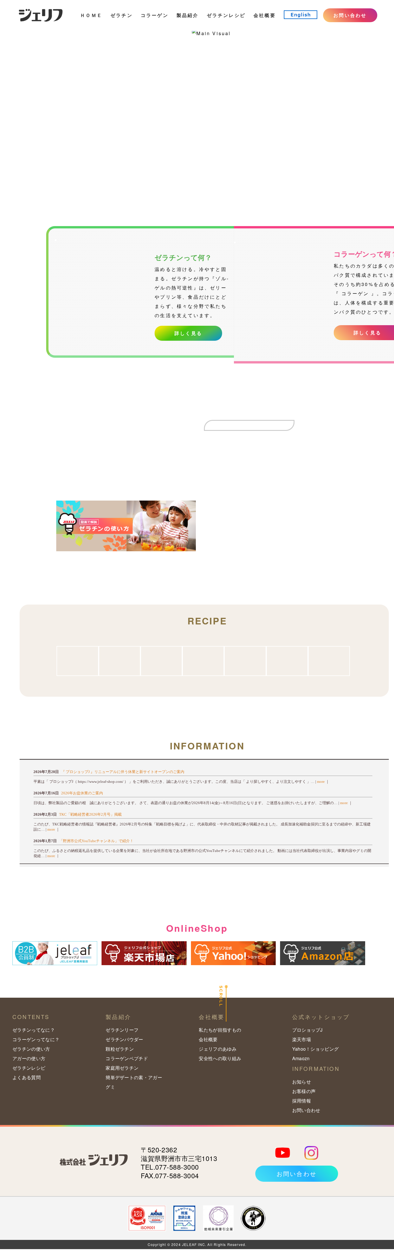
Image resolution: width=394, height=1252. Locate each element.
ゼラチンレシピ (226, 15)
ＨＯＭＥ (91, 15)
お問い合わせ (350, 15)
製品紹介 (188, 15)
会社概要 (265, 15)
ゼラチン (121, 15)
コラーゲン (154, 15)
